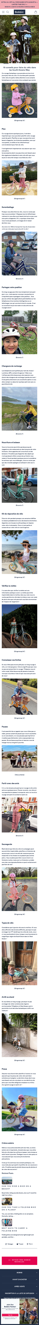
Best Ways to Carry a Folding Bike (15, 1229)
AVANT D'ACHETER (19, 1279)
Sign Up (10, 1315)
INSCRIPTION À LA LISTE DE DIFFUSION (19, 1293)
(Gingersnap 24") (19, 651)
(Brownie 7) (19, 279)
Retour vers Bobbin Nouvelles (21, 1260)
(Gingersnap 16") (19, 914)
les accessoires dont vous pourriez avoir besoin (17, 153)
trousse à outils (16, 523)
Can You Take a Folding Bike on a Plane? (19, 1208)
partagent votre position (22, 296)
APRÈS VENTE (19, 1286)
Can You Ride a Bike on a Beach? (16, 1187)
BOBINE (19, 1273)
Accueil (6, 63)
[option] (19, 4)
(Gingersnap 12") (19, 120)
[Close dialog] (37, 1300)
